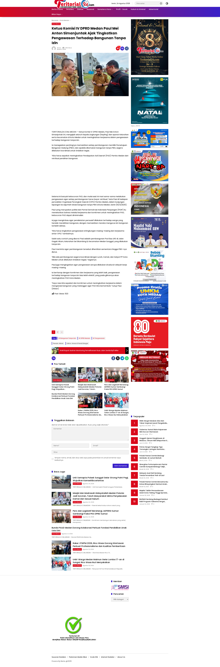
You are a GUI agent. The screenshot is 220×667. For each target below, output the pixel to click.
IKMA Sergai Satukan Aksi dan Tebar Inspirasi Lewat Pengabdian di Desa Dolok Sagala (153, 422)
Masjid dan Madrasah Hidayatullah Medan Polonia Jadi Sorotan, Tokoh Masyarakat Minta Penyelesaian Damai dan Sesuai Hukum (89, 387)
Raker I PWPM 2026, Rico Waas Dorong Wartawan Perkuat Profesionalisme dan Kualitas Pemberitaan (90, 412)
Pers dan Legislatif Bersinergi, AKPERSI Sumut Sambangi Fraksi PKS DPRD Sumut (116, 387)
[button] (161, 3)
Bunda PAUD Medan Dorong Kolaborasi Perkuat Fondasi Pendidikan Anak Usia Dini (63, 396)
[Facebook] (113, 358)
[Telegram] (122, 358)
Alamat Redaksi (107, 657)
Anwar (59, 47)
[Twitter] (118, 358)
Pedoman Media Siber (78, 657)
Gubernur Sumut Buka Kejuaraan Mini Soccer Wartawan (153, 431)
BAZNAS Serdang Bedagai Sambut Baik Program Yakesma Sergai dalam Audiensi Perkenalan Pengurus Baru (153, 500)
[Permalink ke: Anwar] (54, 48)
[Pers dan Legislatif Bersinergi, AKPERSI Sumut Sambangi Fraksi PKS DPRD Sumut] (116, 375)
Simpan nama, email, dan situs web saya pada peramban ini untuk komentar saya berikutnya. (88, 459)
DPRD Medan (85, 338)
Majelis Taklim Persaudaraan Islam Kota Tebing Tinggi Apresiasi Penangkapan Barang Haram (153, 491)
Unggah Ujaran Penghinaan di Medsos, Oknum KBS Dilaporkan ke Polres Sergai (153, 439)
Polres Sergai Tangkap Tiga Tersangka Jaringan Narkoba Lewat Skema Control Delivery (151, 448)
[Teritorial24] (75, 3)
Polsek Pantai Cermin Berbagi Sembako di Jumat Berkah (151, 457)
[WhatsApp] (127, 358)
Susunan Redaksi (59, 657)
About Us (121, 657)
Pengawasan (100, 338)
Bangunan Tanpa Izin (68, 338)
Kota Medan (56, 24)
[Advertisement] (90, 114)
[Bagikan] (127, 48)
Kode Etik (94, 657)
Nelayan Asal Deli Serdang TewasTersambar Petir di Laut (151, 474)
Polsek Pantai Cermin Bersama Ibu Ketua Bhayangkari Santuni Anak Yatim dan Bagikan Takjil (153, 483)
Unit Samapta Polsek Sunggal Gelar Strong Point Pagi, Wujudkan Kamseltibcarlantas (63, 387)
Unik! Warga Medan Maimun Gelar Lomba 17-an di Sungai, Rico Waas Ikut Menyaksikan (116, 412)
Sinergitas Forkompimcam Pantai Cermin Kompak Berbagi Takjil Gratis (153, 465)
